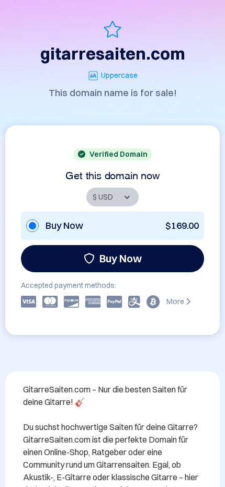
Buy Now (120, 258)
